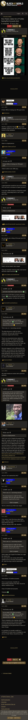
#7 (25, 204)
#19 (25, 576)
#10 (25, 285)
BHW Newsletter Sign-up (8, 704)
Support (3, 706)
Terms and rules (5, 709)
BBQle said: (6, 208)
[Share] (23, 36)
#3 (25, 124)
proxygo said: (6, 161)
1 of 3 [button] (9, 26)
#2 (25, 107)
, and (12, 78)
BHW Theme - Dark (7, 696)
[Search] (26, 13)
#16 (25, 486)
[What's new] (22, 13)
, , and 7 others (15, 224)
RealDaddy (6, 23)
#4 (25, 140)
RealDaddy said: (7, 253)
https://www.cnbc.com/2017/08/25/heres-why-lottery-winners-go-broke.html (13, 455)
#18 (25, 535)
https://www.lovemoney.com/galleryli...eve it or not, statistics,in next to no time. (14, 458)
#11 (25, 314)
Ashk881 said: (6, 289)
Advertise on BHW (14, 88)
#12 (25, 371)
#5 (25, 158)
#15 (25, 473)
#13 (25, 385)
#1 (25, 36)
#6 (25, 183)
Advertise (3, 702)
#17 (25, 516)
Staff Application (5, 700)
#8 (25, 235)
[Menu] (1, 13)
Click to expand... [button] (14, 502)
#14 (25, 429)
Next (14, 26)
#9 (25, 250)
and (10, 303)
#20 (25, 606)
